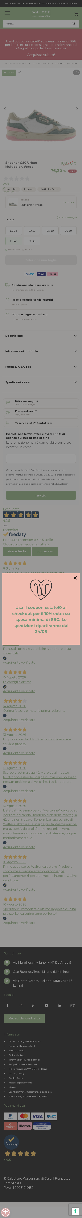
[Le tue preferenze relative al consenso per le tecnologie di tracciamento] (75, 1211)
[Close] (75, 578)
